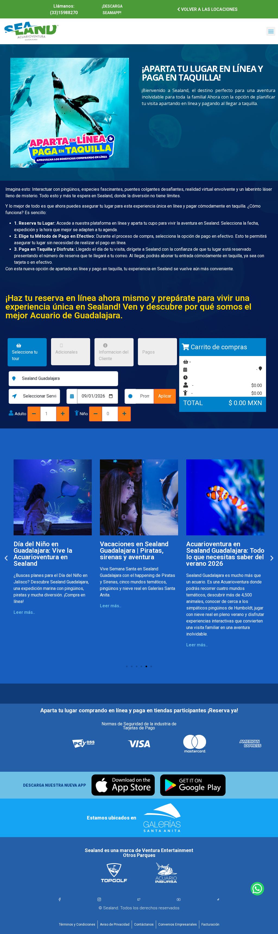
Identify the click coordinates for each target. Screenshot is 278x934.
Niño (84, 414)
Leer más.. (24, 612)
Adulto (20, 414)
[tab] (27, 353)
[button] (270, 31)
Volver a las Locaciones (209, 9)
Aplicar (164, 396)
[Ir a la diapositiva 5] (146, 666)
